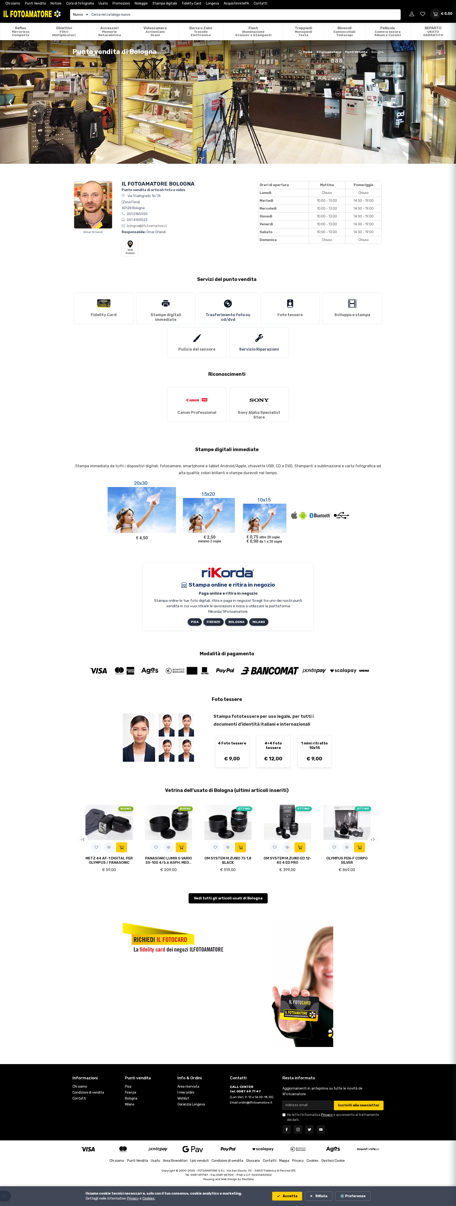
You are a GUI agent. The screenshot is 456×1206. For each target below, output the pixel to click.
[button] (96, 847)
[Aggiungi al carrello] (121, 847)
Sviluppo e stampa (352, 315)
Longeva (212, 3)
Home (308, 52)
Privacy (327, 1115)
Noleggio (141, 3)
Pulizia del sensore (196, 349)
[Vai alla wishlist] (422, 13)
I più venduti (199, 1161)
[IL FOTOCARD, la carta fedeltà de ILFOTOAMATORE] (173, 936)
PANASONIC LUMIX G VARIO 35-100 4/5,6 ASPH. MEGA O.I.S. (168, 862)
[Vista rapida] (109, 847)
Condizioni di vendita (88, 1092)
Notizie (56, 3)
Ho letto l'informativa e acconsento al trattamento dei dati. (333, 1117)
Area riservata (188, 1087)
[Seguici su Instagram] (298, 1129)
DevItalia (248, 1179)
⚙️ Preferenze (353, 1196)
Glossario (253, 1161)
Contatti (260, 3)
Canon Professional (196, 412)
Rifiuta (321, 1196)
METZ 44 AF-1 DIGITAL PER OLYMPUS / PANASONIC (109, 860)
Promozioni (121, 3)
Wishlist (183, 1098)
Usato (103, 3)
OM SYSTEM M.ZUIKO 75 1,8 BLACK (227, 860)
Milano (258, 622)
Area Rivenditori (175, 1161)
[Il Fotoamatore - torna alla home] (32, 14)
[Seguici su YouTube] (321, 1129)
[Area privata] (411, 13)
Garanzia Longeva (191, 1104)
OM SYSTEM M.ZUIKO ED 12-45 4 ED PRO (287, 860)
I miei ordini (185, 1092)
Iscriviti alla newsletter (359, 1105)
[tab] (221, 159)
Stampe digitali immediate (166, 317)
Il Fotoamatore (329, 52)
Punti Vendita (35, 3)
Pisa (195, 622)
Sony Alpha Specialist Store (259, 415)
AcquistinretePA (236, 3)
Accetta (289, 1196)
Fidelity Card (191, 3)
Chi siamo (12, 3)
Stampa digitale (164, 3)
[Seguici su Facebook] (286, 1129)
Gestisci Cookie (333, 1161)
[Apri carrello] (435, 13)
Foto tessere (290, 315)
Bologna (236, 622)
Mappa (284, 1161)
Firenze (213, 622)
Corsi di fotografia (80, 3)
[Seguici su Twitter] (309, 1129)
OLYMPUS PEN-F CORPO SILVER (347, 860)
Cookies (312, 1161)
